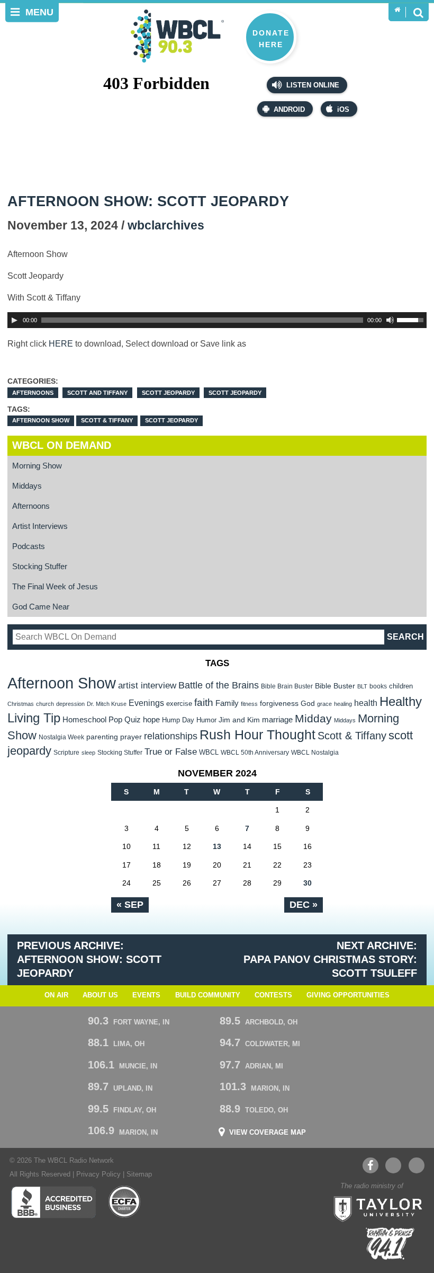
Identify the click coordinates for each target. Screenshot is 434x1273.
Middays (27, 485)
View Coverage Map (267, 1132)
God (308, 704)
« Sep (129, 904)
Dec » (304, 904)
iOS (343, 109)
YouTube (393, 1165)
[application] (217, 320)
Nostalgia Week (61, 737)
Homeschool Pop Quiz (101, 719)
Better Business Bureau (53, 1202)
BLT (362, 686)
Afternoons (32, 393)
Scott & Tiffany (107, 420)
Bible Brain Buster (287, 686)
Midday (313, 718)
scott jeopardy (171, 420)
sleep (88, 752)
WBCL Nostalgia (315, 752)
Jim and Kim (239, 719)
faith (203, 702)
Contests (273, 995)
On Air (56, 995)
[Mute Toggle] (390, 320)
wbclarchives (166, 225)
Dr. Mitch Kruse (106, 704)
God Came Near (40, 606)
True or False (170, 751)
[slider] (412, 319)
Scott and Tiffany (97, 393)
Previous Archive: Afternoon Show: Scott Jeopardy (89, 959)
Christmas (20, 704)
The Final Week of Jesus (55, 586)
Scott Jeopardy (168, 393)
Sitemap (139, 1174)
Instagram (416, 1165)
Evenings (146, 703)
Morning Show (37, 465)
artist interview (147, 685)
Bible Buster (335, 686)
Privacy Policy (98, 1174)
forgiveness (279, 704)
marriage (277, 719)
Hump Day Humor (189, 720)
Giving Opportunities (348, 995)
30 (307, 883)
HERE (61, 343)
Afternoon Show (40, 420)
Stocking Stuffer (39, 566)
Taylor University (374, 1208)
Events (146, 995)
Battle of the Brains (218, 685)
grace (324, 704)
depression (70, 704)
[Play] (14, 320)
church (45, 704)
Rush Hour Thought (257, 735)
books (378, 686)
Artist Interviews (40, 526)
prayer (131, 736)
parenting (102, 736)
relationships (170, 735)
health (365, 703)
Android (289, 109)
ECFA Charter (124, 1202)
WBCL (209, 752)
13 (217, 846)
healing (343, 704)
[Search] (418, 12)
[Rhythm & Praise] (390, 1243)
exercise (179, 704)
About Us (100, 995)
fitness (249, 704)
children (401, 686)
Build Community (207, 995)
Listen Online (311, 85)
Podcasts (28, 546)
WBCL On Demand (61, 445)
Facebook (370, 1165)
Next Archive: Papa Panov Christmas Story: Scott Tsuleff (330, 959)
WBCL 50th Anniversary (255, 752)
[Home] (397, 10)
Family (227, 703)
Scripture (66, 752)
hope (151, 719)
